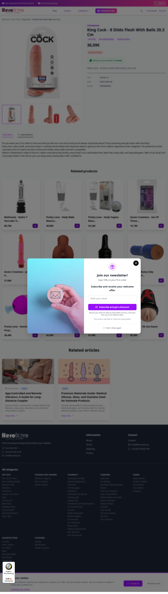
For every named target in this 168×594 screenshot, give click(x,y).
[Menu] (13, 563)
